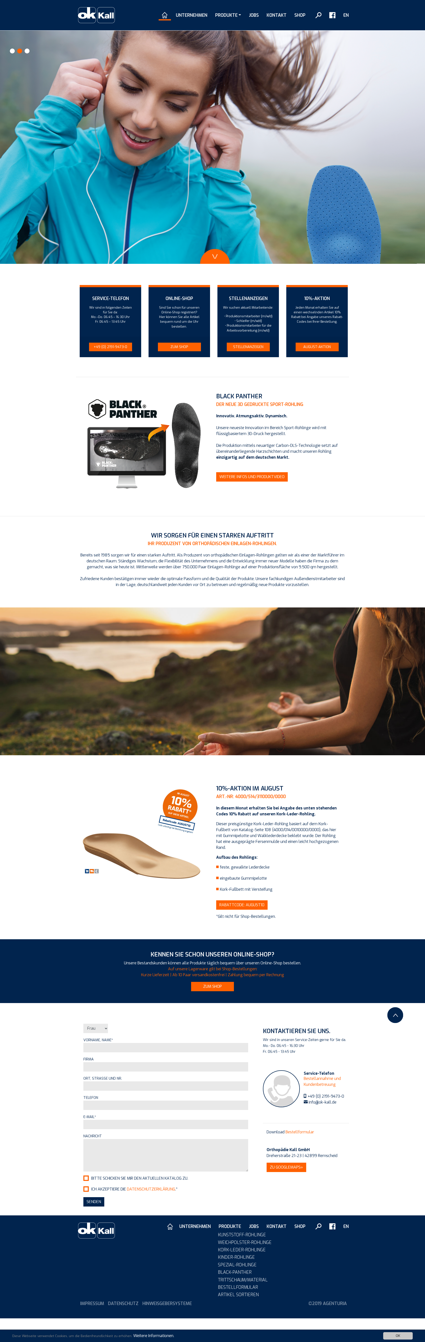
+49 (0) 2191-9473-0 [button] (110, 347)
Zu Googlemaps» (286, 1167)
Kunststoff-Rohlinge (242, 1235)
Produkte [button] (226, 15)
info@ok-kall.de (322, 1102)
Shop (299, 15)
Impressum (92, 1304)
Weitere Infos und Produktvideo (252, 476)
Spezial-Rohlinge (237, 1265)
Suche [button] (318, 15)
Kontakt (277, 15)
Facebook (332, 15)
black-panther (235, 1272)
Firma (88, 1059)
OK (398, 1335)
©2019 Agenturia (327, 1304)
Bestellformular (300, 1132)
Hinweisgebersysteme (167, 1304)
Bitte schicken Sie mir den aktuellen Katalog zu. (139, 1178)
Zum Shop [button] (179, 347)
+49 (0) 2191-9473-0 (326, 1096)
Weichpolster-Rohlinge (245, 1242)
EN (346, 15)
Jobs (254, 15)
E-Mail (89, 1117)
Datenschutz (123, 1304)
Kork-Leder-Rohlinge (242, 1250)
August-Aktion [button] (317, 347)
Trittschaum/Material (243, 1280)
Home (165, 15)
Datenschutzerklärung (151, 1189)
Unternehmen (191, 15)
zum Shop (212, 986)
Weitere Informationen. (153, 1335)
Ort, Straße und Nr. (102, 1078)
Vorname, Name (98, 1040)
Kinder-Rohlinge (236, 1257)
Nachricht (92, 1136)
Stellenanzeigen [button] (248, 347)
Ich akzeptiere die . (134, 1189)
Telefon (90, 1097)
